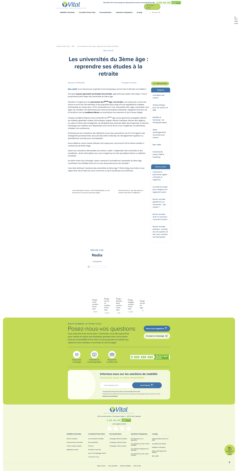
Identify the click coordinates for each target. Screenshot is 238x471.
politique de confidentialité (110, 396)
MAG (73, 46)
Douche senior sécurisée (75, 442)
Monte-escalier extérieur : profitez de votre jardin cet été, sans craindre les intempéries (160, 231)
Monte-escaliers (72, 439)
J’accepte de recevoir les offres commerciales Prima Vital (131, 394)
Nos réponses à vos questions (137, 439)
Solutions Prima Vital (63, 46)
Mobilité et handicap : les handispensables (160, 120)
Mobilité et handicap (158, 447)
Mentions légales (125, 466)
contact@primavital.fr (119, 424)
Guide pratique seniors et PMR (160, 439)
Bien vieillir (157, 144)
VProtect (91, 446)
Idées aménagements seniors (159, 451)
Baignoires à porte (72, 450)
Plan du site (137, 466)
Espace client (101, 466)
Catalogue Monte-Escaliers (118, 439)
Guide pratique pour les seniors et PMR (160, 107)
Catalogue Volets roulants (117, 446)
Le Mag (139, 12)
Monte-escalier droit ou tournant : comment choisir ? (160, 217)
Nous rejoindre (113, 466)
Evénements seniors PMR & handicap (158, 154)
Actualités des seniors (159, 444)
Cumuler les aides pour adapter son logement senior (160, 189)
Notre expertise (93, 442)
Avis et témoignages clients (97, 453)
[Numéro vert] (119, 420)
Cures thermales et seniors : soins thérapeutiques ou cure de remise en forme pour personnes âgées (91, 192)
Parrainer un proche (94, 450)
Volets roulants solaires (74, 446)
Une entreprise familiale (96, 439)
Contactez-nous (93, 457)
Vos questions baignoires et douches (140, 449)
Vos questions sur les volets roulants (140, 454)
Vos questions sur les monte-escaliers (140, 444)
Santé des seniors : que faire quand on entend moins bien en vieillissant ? (130, 192)
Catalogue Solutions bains (117, 442)
